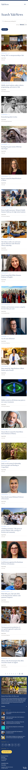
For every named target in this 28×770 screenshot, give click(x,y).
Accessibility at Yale (4, 763)
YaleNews (5, 4)
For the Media (4, 759)
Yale (25, 768)
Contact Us (3, 760)
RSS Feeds (3, 757)
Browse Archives (4, 756)
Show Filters (5, 29)
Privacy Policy (3, 765)
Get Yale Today (6, 751)
